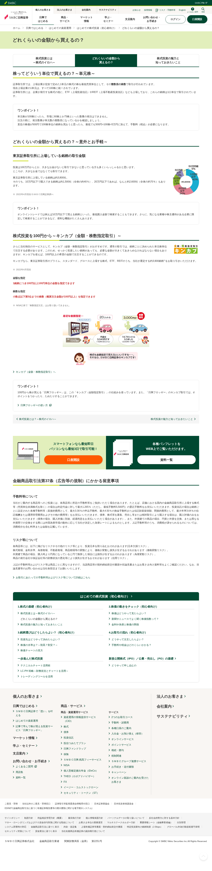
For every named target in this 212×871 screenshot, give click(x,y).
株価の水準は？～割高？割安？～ (39, 645)
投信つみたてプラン (75, 743)
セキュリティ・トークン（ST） (81, 793)
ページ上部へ (203, 856)
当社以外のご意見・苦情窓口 (36, 803)
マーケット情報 (24, 738)
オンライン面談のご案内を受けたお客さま (130, 779)
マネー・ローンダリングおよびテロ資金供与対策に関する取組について (39, 822)
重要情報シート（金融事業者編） (156, 822)
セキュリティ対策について (18, 831)
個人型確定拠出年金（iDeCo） (81, 770)
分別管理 (181, 822)
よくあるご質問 (24, 766)
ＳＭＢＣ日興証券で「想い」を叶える (34, 713)
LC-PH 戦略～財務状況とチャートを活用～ (44, 671)
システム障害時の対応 (15, 827)
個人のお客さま (26, 696)
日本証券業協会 (101, 803)
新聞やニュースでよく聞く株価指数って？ (135, 619)
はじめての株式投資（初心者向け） (105, 596)
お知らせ (137, 10)
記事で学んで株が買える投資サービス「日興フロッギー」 (34, 728)
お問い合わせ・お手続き (30, 761)
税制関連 (116, 755)
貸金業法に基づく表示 (46, 831)
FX (65, 782)
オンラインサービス (122, 739)
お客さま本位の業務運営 (91, 822)
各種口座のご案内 (121, 728)
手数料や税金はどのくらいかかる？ (131, 645)
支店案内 (19, 753)
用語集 (19, 772)
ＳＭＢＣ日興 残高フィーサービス (82, 759)
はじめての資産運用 (27, 720)
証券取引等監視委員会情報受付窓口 (72, 803)
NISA (67, 765)
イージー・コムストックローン (81, 787)
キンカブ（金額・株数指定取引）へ (36, 372)
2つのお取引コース (122, 717)
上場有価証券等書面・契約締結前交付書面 (101, 827)
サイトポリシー (12, 818)
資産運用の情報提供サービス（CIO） (80, 719)
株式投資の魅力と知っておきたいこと (41, 624)
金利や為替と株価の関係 (125, 624)
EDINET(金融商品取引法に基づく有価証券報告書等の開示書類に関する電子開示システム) (48, 808)
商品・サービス (72, 706)
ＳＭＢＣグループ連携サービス (128, 761)
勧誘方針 (28, 818)
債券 (66, 732)
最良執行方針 (74, 818)
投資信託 (69, 737)
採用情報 (148, 10)
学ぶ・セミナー (24, 745)
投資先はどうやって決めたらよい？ (40, 639)
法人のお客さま (170, 696)
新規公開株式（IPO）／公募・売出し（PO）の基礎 (141, 658)
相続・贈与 (117, 750)
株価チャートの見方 (31, 650)
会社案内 (164, 706)
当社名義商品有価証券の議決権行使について (83, 831)
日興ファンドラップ (75, 748)
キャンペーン (118, 772)
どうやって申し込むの (124, 665)
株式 (66, 726)
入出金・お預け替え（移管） (127, 733)
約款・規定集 (70, 827)
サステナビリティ (172, 716)
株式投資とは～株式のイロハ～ (37, 613)
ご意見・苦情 (11, 803)
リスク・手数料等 (167, 10)
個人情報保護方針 (94, 818)
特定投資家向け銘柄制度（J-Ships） (144, 827)
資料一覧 (21, 777)
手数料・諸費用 (120, 722)
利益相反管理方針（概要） (51, 818)
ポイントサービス (121, 744)
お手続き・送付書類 (122, 766)
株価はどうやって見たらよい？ (129, 613)
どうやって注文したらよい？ (128, 639)
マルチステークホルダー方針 (121, 822)
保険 (66, 754)
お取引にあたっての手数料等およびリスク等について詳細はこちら (53, 577)
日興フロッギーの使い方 (34, 405)
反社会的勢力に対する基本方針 (164, 818)
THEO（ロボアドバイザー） (79, 776)
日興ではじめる (24, 706)
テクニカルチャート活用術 (35, 665)
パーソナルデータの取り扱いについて (126, 818)
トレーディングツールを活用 (36, 676)
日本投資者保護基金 (123, 803)
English (182, 10)
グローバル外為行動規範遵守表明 (183, 827)
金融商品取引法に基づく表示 (45, 827)
